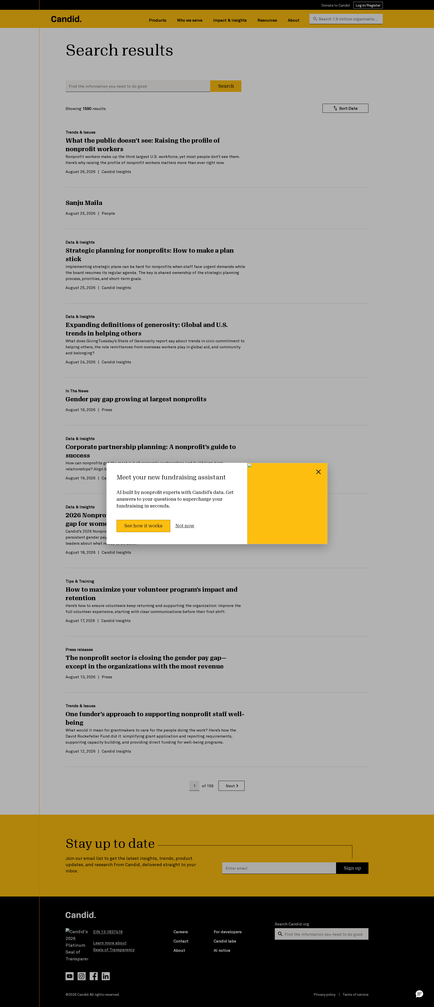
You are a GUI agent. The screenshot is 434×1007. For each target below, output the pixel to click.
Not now (184, 526)
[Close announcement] (318, 472)
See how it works (143, 526)
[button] (419, 994)
